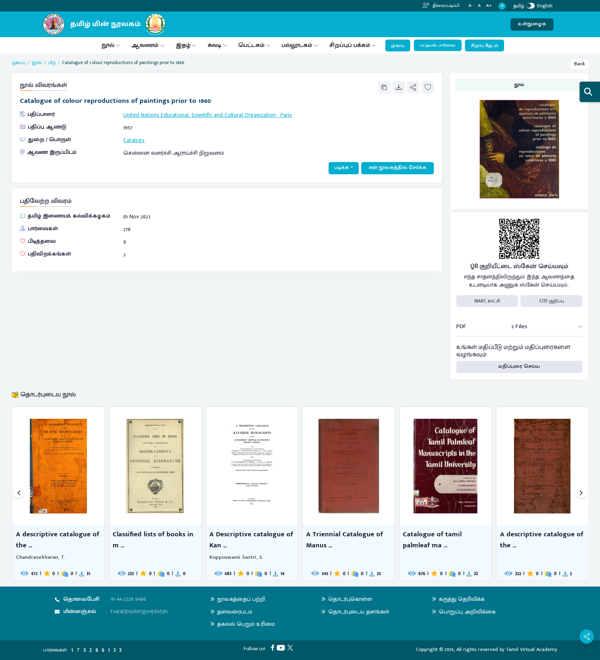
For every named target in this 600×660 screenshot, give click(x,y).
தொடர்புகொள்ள (350, 599)
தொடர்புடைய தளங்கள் (358, 611)
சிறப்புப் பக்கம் (349, 45)
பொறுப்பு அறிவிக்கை (467, 611)
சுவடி (214, 45)
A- (471, 5)
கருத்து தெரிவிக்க (461, 599)
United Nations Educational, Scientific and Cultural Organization (199, 115)
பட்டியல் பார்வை (438, 45)
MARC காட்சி (487, 301)
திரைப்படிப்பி (445, 5)
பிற (52, 62)
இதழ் (183, 45)
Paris (286, 115)
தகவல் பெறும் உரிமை (246, 624)
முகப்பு (397, 45)
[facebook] (274, 647)
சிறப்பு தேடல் (484, 45)
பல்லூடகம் (297, 45)
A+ (489, 5)
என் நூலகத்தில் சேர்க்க (398, 167)
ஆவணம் (145, 45)
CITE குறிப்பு (551, 301)
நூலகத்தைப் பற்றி (241, 599)
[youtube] (282, 647)
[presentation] (19, 494)
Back (579, 64)
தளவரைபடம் (234, 611)
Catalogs (133, 140)
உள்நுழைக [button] (532, 24)
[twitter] (291, 647)
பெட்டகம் (251, 45)
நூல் (108, 45)
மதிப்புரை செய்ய (519, 366)
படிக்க (341, 167)
